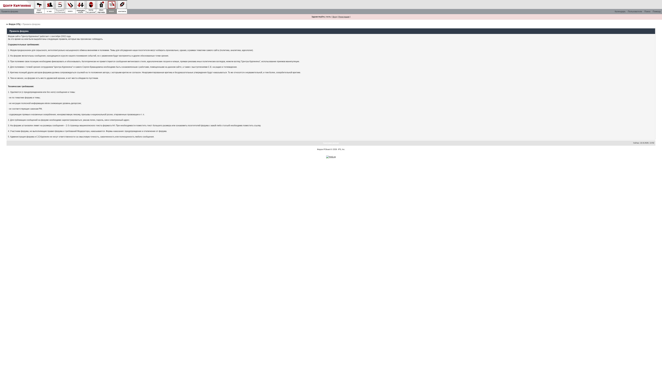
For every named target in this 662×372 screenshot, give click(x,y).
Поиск (647, 11)
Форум (320, 149)
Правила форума (9, 11)
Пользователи (635, 11)
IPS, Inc (341, 149)
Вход (335, 17)
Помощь (657, 11)
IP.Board (326, 149)
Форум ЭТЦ (14, 24)
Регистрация (343, 17)
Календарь (620, 11)
